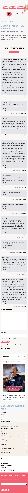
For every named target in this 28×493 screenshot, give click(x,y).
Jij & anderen (4, 477)
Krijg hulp (21, 7)
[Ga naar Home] (14, 14)
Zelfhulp (13, 7)
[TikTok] (19, 356)
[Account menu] (26, 2)
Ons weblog (5, 463)
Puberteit (3, 414)
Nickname (3, 332)
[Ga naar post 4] (11, 362)
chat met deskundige (7, 465)
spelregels (15, 338)
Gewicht (6, 475)
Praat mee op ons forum (7, 458)
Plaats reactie (15, 52)
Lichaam (11, 21)
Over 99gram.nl (4, 479)
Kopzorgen (22, 475)
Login (2, 348)
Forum (6, 21)
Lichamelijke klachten (6, 421)
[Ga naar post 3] (9, 362)
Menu (4, 1)
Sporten (2, 419)
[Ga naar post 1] (4, 362)
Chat (6, 7)
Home (2, 21)
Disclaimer (16, 479)
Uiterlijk (11, 475)
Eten (2, 475)
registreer (7, 348)
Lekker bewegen (4, 417)
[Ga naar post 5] (13, 362)
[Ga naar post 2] (6, 362)
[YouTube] (24, 356)
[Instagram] (22, 356)
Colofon (11, 479)
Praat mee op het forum (6, 428)
